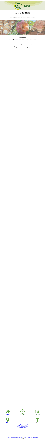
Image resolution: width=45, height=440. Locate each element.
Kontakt (7, 414)
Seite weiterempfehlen (34, 437)
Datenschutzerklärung (19, 437)
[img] (22, 5)
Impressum (13, 437)
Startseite (9, 437)
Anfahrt (7, 422)
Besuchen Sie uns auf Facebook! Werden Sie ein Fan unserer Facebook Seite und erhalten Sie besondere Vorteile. (22, 426)
